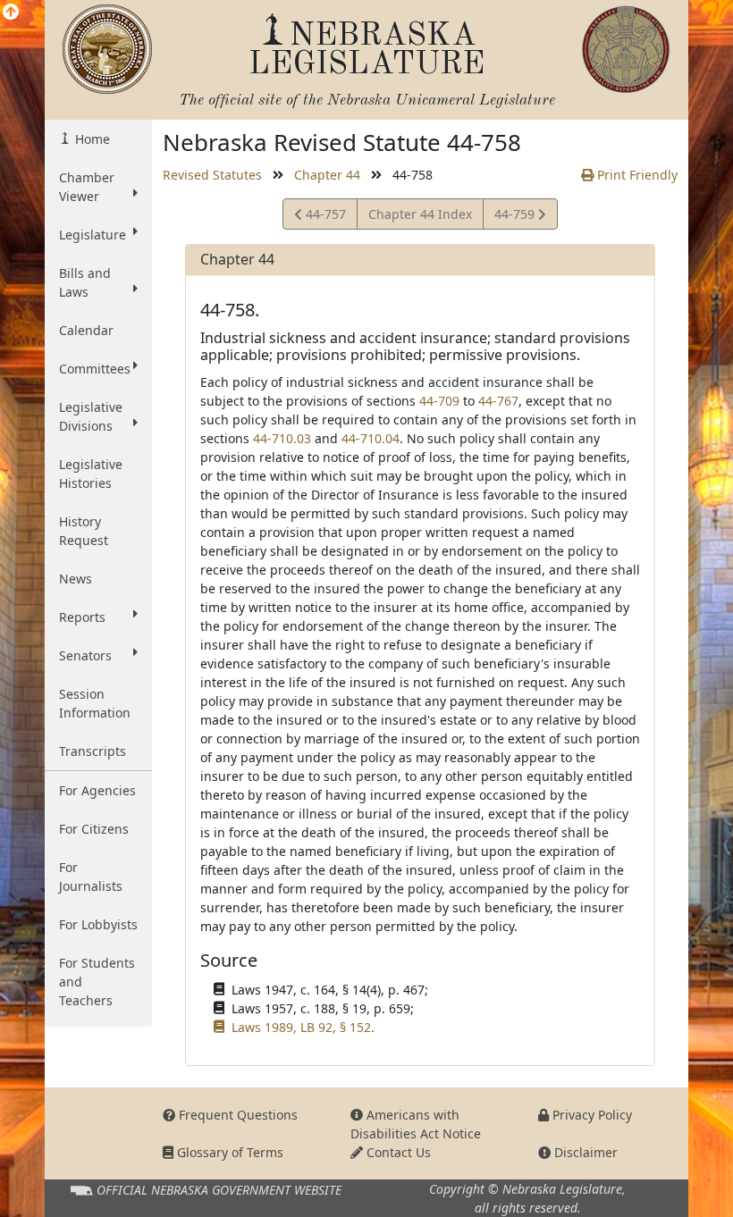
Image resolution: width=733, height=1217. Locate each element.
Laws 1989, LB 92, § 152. (303, 1027)
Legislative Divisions (90, 416)
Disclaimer (584, 1152)
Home (91, 138)
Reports (82, 616)
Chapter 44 (327, 174)
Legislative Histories (90, 473)
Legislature (92, 234)
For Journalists (90, 876)
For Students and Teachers (97, 981)
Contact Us (397, 1152)
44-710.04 (370, 438)
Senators (85, 655)
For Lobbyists (98, 924)
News (75, 578)
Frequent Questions (236, 1114)
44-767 (498, 400)
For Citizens (94, 828)
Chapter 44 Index (420, 214)
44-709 (439, 400)
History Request (83, 531)
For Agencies (97, 790)
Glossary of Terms (228, 1152)
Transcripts (92, 751)
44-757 (323, 217)
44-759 (515, 217)
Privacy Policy (590, 1114)
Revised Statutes (212, 174)
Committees (95, 368)
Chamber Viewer (86, 187)
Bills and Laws (85, 282)
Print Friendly (636, 174)
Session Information (95, 703)
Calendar (86, 330)
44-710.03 (282, 438)
